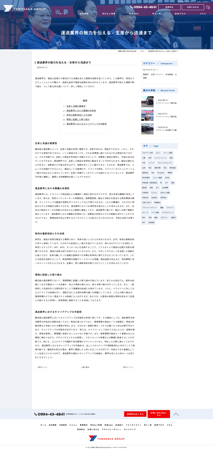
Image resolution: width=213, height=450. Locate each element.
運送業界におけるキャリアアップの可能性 (86, 124)
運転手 (173, 217)
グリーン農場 (167, 153)
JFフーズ (145, 212)
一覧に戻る (85, 367)
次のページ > (128, 367)
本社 (165, 168)
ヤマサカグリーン (168, 212)
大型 (143, 163)
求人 (157, 188)
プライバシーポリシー (149, 207)
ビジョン (154, 193)
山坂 (143, 168)
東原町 (170, 173)
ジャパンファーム (160, 158)
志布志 (167, 178)
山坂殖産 (151, 222)
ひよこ (158, 153)
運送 (151, 188)
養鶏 (155, 217)
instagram (161, 173)
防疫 (171, 158)
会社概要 (165, 188)
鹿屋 (161, 207)
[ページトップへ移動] (176, 414)
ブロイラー (164, 217)
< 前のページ (42, 367)
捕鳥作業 (157, 168)
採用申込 (169, 7)
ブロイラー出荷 (147, 153)
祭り (143, 222)
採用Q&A (145, 198)
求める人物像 (164, 193)
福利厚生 (145, 173)
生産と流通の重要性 (76, 106)
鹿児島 (144, 188)
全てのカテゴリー (150, 70)
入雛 (143, 158)
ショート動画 (157, 178)
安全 (149, 168)
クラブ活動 (155, 212)
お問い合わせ (193, 7)
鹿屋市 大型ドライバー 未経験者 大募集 (160, 76)
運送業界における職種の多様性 (81, 110)
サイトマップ (130, 429)
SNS (152, 173)
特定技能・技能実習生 (149, 183)
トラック (151, 163)
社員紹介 (154, 198)
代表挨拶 (145, 193)
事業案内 (157, 202)
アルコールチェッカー (165, 163)
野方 (143, 217)
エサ (166, 183)
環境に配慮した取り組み (78, 119)
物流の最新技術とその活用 (79, 115)
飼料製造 (173, 168)
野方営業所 (146, 178)
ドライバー (170, 207)
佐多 (149, 158)
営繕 (172, 183)
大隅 (149, 217)
